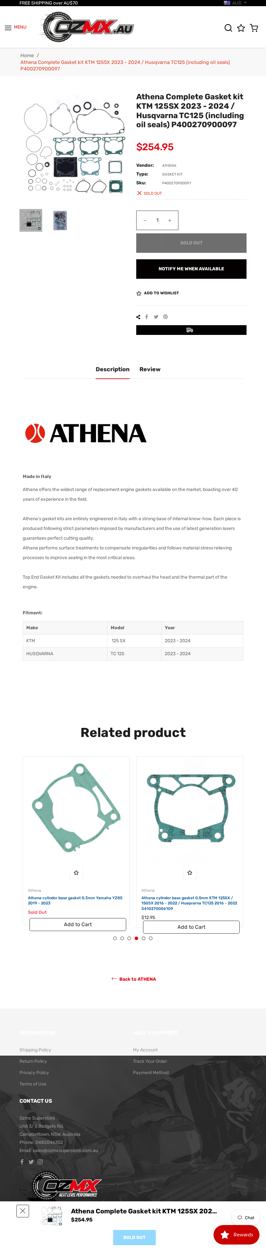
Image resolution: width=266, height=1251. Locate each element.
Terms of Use (32, 1084)
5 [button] (143, 938)
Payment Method (151, 1072)
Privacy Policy (34, 1072)
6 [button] (150, 938)
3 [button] (129, 938)
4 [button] (136, 938)
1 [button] (115, 938)
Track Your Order (150, 1061)
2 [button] (122, 938)
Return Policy (33, 1061)
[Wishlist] (242, 27)
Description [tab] (113, 369)
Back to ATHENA (137, 979)
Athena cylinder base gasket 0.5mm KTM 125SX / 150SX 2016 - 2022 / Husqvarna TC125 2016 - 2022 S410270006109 (189, 903)
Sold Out (134, 1237)
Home (27, 55)
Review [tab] (150, 369)
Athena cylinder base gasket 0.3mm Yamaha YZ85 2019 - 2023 (75, 901)
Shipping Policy (35, 1050)
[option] (76, 847)
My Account (145, 1050)
